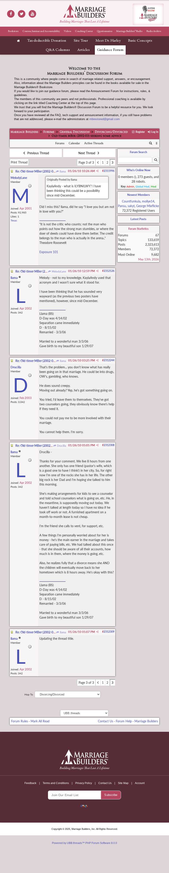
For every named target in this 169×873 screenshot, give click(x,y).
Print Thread (19, 162)
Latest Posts (138, 219)
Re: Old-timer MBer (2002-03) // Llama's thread (47, 632)
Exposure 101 (48, 252)
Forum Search (138, 152)
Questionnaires (104, 31)
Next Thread (87, 153)
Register (140, 131)
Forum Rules (19, 721)
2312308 (109, 445)
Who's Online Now (138, 170)
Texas (14, 220)
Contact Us (105, 721)
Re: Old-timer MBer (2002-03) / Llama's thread (46, 445)
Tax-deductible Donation (46, 41)
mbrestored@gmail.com (104, 119)
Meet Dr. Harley (108, 41)
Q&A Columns (58, 50)
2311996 (109, 170)
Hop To (28, 694)
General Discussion (75, 132)
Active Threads (93, 143)
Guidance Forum (110, 50)
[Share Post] (97, 171)
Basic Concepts (140, 41)
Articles (83, 50)
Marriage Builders (24, 132)
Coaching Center (84, 31)
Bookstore (13, 31)
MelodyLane (58, 271)
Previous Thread (37, 153)
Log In (154, 131)
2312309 (109, 631)
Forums (48, 132)
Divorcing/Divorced (111, 132)
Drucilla (61, 445)
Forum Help (124, 721)
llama (62, 171)
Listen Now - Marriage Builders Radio (148, 14)
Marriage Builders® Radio (129, 31)
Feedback (30, 783)
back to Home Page (84, 11)
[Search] (150, 143)
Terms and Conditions (56, 783)
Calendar (74, 143)
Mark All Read (40, 721)
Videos (67, 31)
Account (140, 783)
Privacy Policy (83, 783)
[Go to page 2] (98, 162)
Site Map (123, 783)
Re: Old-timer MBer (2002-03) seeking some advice (49, 171)
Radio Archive (153, 31)
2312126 (109, 270)
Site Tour (81, 41)
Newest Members (138, 194)
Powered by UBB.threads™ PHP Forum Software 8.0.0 (84, 843)
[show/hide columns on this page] (157, 143)
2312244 (109, 360)
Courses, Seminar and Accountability (41, 31)
